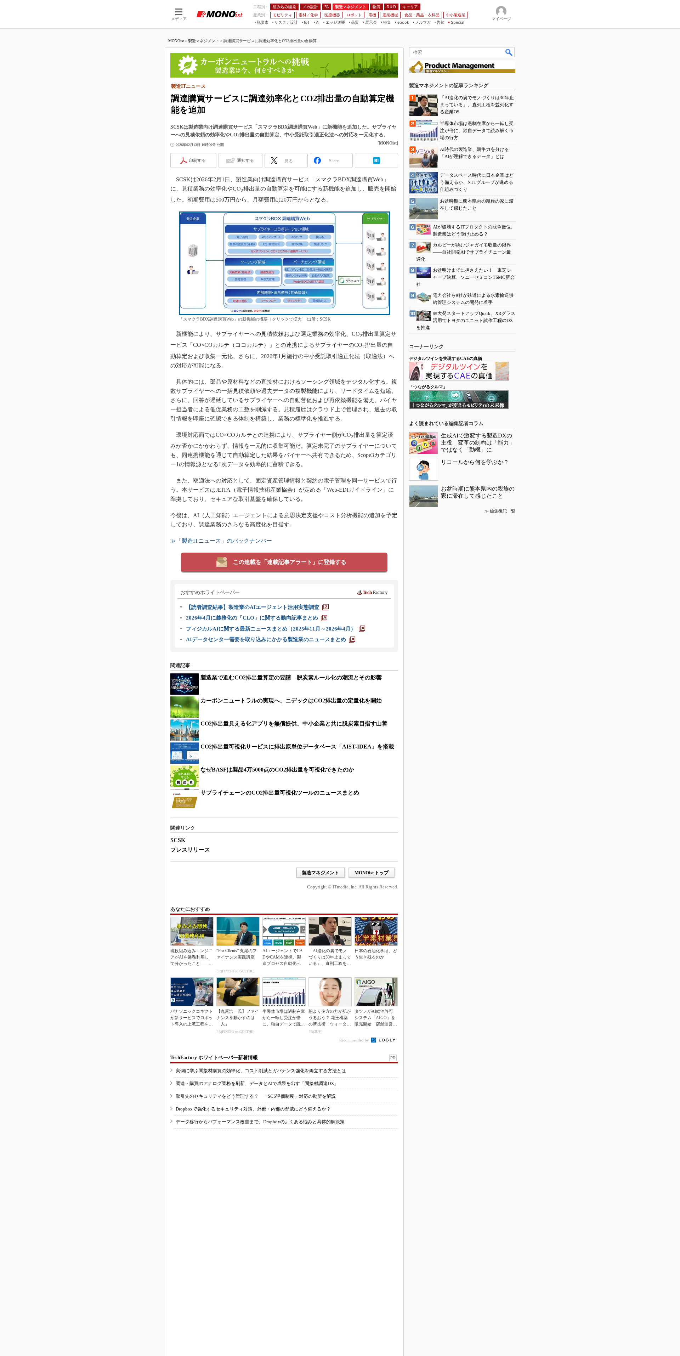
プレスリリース (190, 850)
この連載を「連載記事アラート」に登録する (289, 562)
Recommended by (354, 1040)
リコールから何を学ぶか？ (475, 462)
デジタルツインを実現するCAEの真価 (445, 358)
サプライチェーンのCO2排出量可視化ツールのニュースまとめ (279, 793)
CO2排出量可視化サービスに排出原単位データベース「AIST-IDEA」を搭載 (297, 747)
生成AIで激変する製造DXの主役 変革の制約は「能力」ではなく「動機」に (478, 443)
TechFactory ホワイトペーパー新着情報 (214, 1057)
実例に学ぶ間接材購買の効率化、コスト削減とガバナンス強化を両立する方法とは (261, 1070)
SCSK (177, 840)
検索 (509, 52)
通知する (245, 160)
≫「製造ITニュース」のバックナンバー (221, 541)
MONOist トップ (372, 872)
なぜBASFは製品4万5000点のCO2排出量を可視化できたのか (277, 770)
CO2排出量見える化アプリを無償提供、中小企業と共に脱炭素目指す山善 (293, 724)
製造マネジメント (203, 41)
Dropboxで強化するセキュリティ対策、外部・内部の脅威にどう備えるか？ (253, 1109)
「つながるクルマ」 (428, 386)
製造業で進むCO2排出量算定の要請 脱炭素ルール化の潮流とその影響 (291, 677)
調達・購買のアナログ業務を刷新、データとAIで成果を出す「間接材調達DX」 (257, 1083)
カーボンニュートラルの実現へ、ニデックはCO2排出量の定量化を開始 (291, 700)
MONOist (176, 41)
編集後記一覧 (502, 511)
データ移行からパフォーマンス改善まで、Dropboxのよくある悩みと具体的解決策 (260, 1121)
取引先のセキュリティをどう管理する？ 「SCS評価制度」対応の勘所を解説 (256, 1096)
